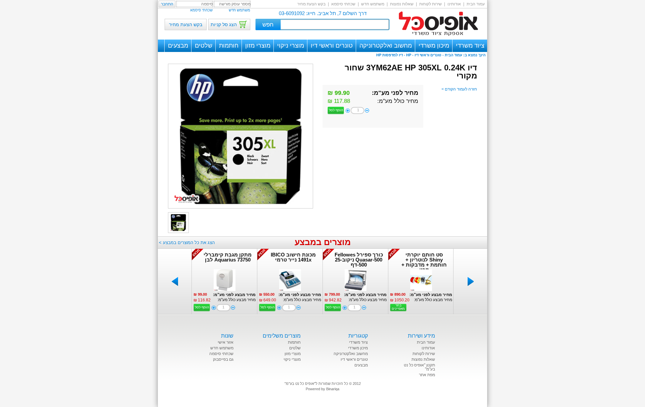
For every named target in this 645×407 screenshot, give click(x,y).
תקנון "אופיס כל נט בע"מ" (419, 367)
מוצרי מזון (257, 45)
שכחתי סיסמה (221, 353)
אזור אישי (225, 342)
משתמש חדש (372, 4)
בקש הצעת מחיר (311, 4)
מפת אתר (427, 374)
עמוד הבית (476, 4)
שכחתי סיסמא (343, 4)
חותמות (229, 45)
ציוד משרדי (470, 45)
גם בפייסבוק (223, 359)
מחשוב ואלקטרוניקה (385, 45)
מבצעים (178, 45)
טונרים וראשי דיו (332, 45)
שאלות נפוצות (402, 4)
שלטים (203, 45)
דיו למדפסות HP (389, 55)
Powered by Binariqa (322, 389)
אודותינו (454, 4)
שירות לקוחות (430, 4)
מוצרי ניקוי (290, 45)
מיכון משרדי (434, 45)
